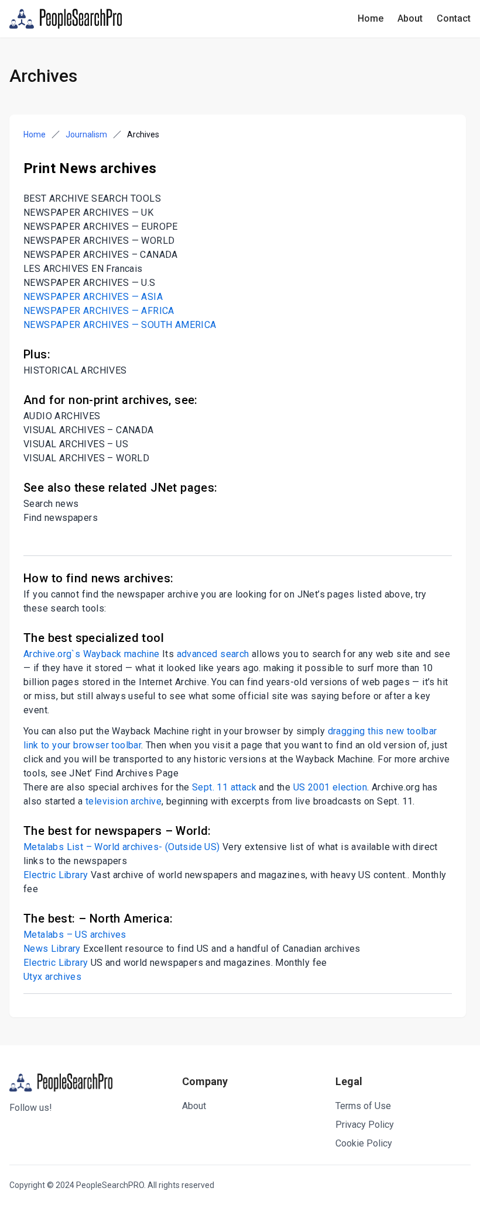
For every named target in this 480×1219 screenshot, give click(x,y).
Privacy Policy (364, 1124)
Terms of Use (363, 1105)
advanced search (213, 653)
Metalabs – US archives (74, 934)
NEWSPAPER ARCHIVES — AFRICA (98, 310)
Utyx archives (52, 976)
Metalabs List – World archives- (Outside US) (121, 846)
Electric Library (55, 874)
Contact (454, 18)
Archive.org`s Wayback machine (91, 653)
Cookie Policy (363, 1143)
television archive (123, 801)
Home (370, 18)
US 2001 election (330, 787)
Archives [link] (143, 134)
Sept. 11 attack (224, 787)
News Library (52, 948)
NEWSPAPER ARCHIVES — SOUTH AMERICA (120, 324)
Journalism (86, 134)
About (410, 18)
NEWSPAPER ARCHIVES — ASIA (93, 296)
